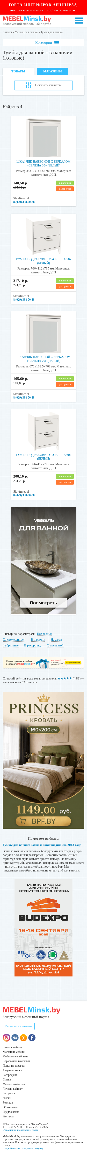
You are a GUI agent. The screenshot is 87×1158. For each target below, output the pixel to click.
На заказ (56, 639)
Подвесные (44, 634)
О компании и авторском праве (20, 1129)
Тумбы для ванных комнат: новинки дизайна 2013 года (42, 845)
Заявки (7, 1098)
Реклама (8, 1102)
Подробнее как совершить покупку (23, 1148)
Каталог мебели (12, 1047)
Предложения (11, 1112)
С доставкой (55, 645)
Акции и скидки (12, 1070)
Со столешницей (14, 639)
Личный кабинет (12, 1088)
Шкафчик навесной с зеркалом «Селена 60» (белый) (43, 163)
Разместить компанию (18, 1026)
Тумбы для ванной (52, 32)
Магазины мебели (13, 1052)
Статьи (7, 1079)
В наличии (38, 639)
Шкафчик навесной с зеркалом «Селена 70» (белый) (43, 359)
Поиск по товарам (14, 1065)
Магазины (52, 71)
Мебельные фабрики (15, 1056)
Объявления (10, 1107)
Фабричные (11, 645)
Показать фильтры (48, 85)
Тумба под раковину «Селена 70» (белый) (44, 261)
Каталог (7, 32)
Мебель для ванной (26, 32)
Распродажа (10, 1075)
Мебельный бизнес (14, 1084)
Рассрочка (9, 1093)
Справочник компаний (16, 1061)
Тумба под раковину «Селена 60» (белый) (44, 457)
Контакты (8, 1116)
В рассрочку (32, 645)
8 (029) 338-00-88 (24, 202)
